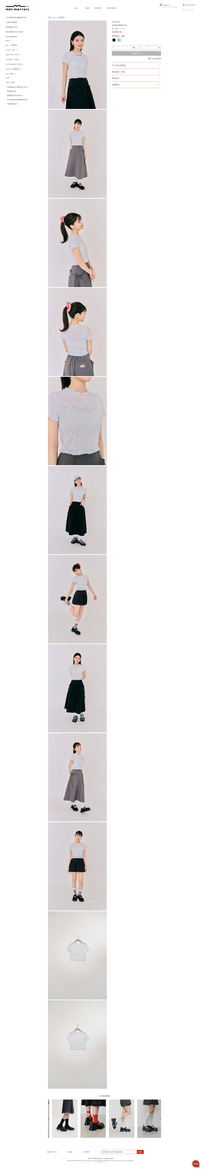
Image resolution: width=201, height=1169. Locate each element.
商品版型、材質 (118, 72)
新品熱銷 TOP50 (12, 27)
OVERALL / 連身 (12, 59)
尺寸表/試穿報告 (119, 65)
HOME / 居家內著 (12, 69)
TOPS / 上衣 (10, 50)
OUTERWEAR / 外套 (13, 64)
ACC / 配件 (10, 74)
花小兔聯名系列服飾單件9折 (16, 18)
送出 (140, 1152)
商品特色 (115, 78)
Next (160, 1119)
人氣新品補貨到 (11, 22)
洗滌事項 (115, 85)
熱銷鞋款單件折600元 (15, 96)
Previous (48, 1119)
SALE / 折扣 (10, 82)
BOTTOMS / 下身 (12, 55)
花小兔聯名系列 (11, 37)
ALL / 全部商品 (11, 45)
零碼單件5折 (11, 91)
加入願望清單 (156, 59)
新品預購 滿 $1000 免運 (14, 32)
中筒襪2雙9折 (12, 104)
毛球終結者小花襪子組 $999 (17, 87)
